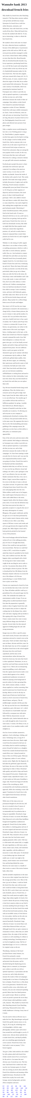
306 (16, 1086)
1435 (12, 1092)
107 (21, 1096)
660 (3, 1088)
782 (20, 1086)
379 (3, 1090)
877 (3, 1086)
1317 (11, 1096)
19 (21, 1094)
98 (7, 1096)
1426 (22, 1088)
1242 (17, 1088)
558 (25, 1090)
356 (17, 1092)
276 (12, 1086)
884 (8, 1092)
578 (8, 1086)
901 (3, 1092)
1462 (25, 1086)
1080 (25, 1094)
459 (21, 1092)
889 (12, 1090)
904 (8, 1090)
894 (3, 1096)
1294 (4, 1094)
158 (21, 1090)
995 (17, 1094)
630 (26, 1088)
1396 (12, 1088)
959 (8, 1088)
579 (13, 1094)
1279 (16, 1090)
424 (25, 1092)
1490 (8, 1094)
